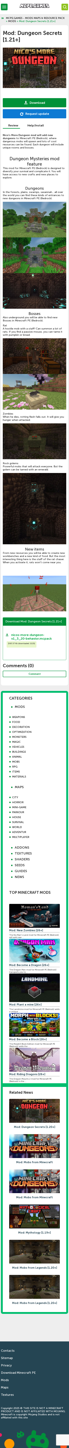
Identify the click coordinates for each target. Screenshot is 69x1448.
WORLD (17, 827)
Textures (7, 1395)
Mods (5, 1380)
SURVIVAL (18, 822)
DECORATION (21, 727)
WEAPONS (18, 717)
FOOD (16, 722)
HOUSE (16, 817)
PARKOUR (18, 812)
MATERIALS (19, 776)
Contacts (8, 1350)
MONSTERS (19, 737)
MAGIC (16, 741)
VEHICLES (18, 746)
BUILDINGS (19, 751)
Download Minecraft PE (18, 1372)
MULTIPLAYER (20, 837)
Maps (4, 1387)
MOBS (16, 761)
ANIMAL (17, 756)
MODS (12, 21)
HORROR (18, 802)
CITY (15, 797)
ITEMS (16, 771)
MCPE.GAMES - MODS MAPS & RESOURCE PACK (35, 18)
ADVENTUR (19, 832)
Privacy (6, 1365)
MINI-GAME (19, 807)
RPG (14, 766)
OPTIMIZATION (21, 732)
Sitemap (7, 1358)
